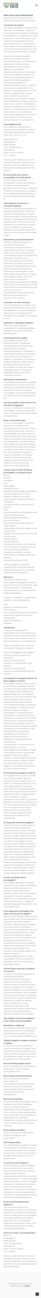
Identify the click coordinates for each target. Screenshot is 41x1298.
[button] (36, 5)
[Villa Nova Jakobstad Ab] (11, 5)
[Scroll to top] (37, 1294)
